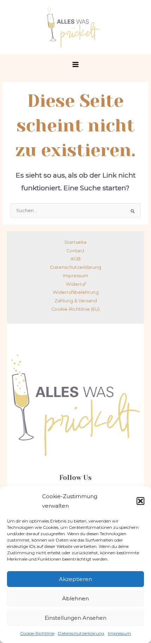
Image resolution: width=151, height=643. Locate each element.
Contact (75, 250)
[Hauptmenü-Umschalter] (75, 64)
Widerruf (76, 284)
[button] (140, 501)
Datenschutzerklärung (81, 633)
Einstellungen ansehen (75, 617)
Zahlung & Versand (75, 300)
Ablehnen (75, 598)
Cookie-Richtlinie (37, 633)
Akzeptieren (75, 579)
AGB (76, 258)
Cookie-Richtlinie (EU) (75, 309)
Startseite (75, 242)
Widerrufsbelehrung (76, 292)
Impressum (119, 633)
